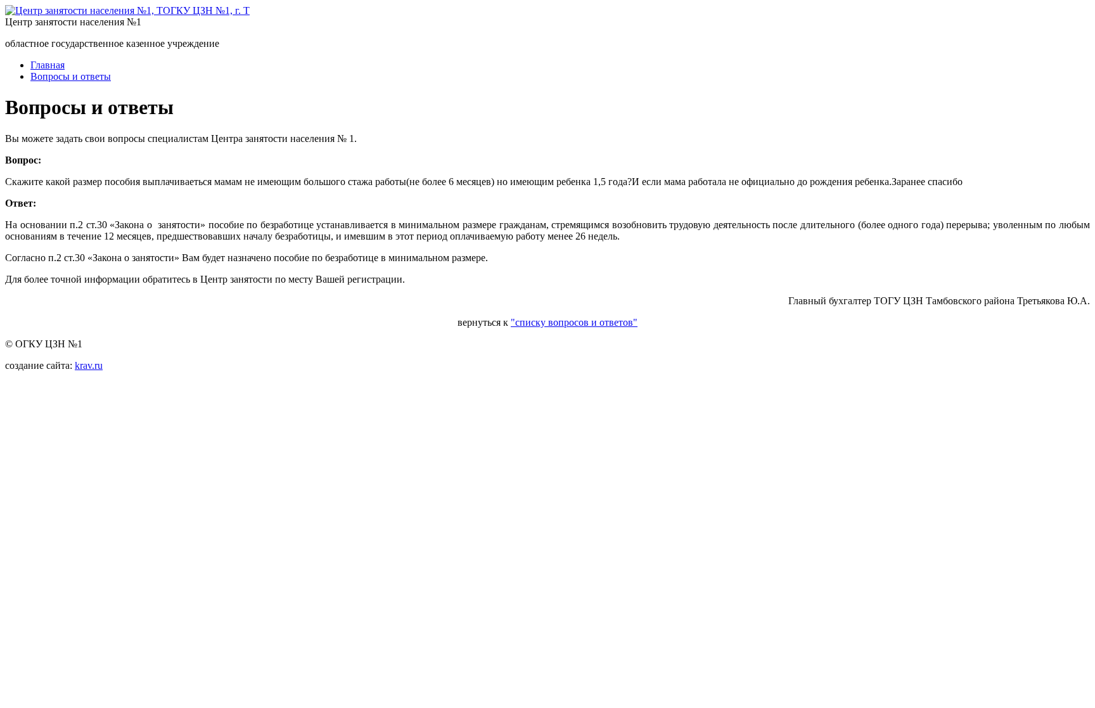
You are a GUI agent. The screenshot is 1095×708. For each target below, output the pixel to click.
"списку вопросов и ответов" (574, 322)
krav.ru (89, 365)
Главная (47, 65)
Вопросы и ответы (70, 76)
